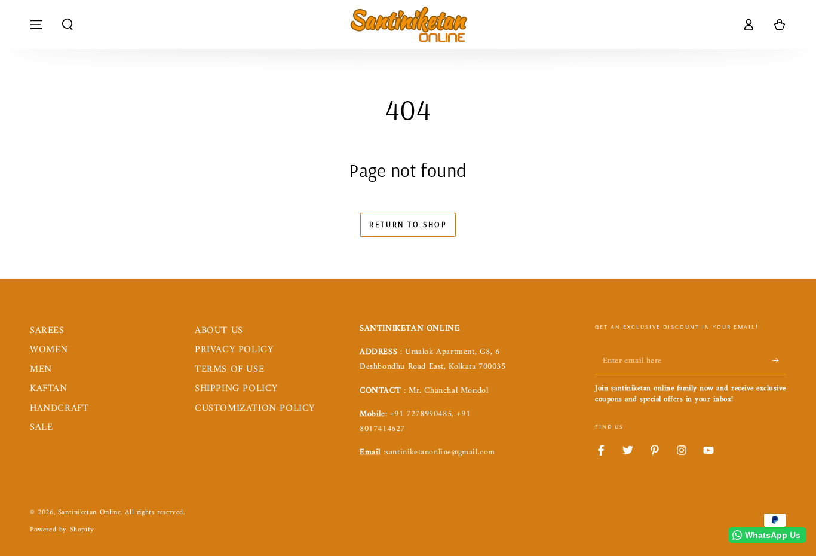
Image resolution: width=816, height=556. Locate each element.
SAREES (47, 330)
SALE (41, 427)
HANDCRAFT (59, 408)
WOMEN (49, 349)
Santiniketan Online (89, 512)
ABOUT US (219, 330)
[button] (67, 24)
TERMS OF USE (229, 369)
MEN (41, 369)
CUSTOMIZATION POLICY (255, 408)
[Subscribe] (779, 360)
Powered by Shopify (62, 531)
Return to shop (407, 224)
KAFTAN (49, 388)
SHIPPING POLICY (236, 388)
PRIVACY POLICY (234, 349)
